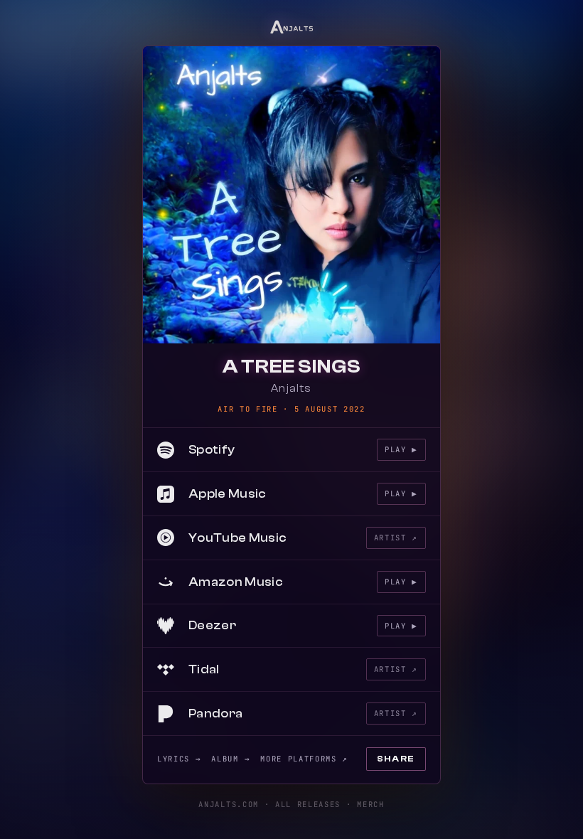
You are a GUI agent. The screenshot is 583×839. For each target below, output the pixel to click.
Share (396, 759)
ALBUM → (230, 759)
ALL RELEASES (308, 804)
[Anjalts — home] (292, 26)
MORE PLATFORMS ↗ (304, 759)
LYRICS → (179, 759)
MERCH (370, 804)
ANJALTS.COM (228, 804)
